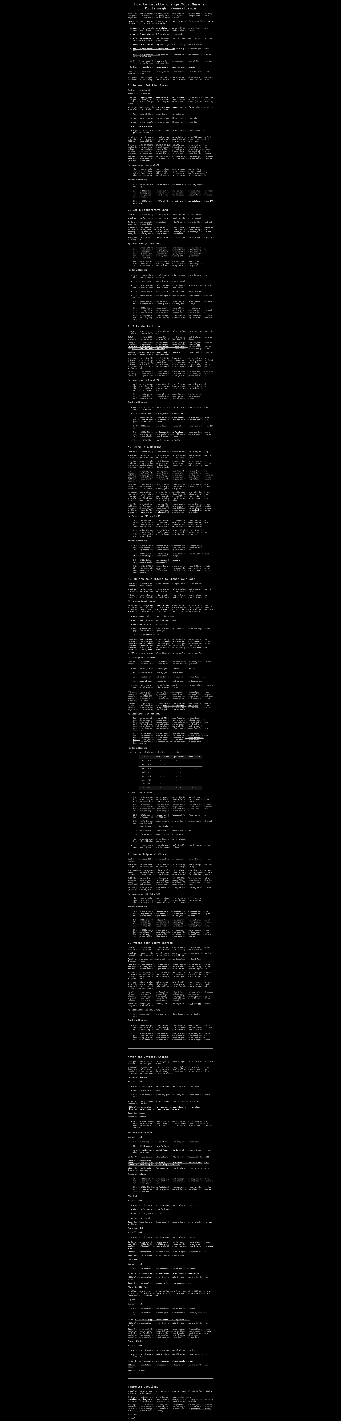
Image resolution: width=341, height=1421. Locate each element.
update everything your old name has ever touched (168, 67)
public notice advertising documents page (174, 662)
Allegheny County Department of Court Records (160, 98)
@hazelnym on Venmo (200, 1409)
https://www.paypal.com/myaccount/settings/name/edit (162, 1320)
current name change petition (185, 201)
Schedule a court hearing (146, 45)
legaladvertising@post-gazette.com (180, 706)
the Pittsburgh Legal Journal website (153, 606)
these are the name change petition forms (172, 107)
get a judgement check (161, 512)
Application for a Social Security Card (156, 1150)
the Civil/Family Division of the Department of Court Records (164, 346)
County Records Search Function (167, 432)
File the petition (142, 38)
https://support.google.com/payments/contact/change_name (164, 1361)
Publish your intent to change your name (154, 49)
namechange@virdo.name (139, 1399)
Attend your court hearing (146, 61)
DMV (199, 1004)
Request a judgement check (146, 55)
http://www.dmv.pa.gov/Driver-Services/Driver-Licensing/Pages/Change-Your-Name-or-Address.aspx (164, 1108)
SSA (191, 1004)
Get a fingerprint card (145, 34)
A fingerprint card (142, 126)
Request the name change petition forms (153, 28)
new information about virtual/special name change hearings (171, 555)
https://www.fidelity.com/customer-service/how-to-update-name (167, 1274)
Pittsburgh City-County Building (148, 349)
